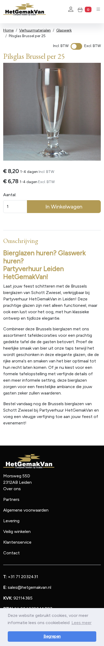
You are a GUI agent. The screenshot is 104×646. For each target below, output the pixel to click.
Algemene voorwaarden (26, 510)
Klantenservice (17, 542)
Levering (11, 520)
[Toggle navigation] (98, 9)
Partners (11, 499)
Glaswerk (64, 30)
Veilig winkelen (17, 531)
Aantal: (9, 194)
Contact (11, 552)
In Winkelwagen (63, 206)
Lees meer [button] (81, 622)
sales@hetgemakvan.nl (27, 587)
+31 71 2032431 (20, 576)
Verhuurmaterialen (35, 30)
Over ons (12, 488)
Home (8, 30)
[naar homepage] (24, 9)
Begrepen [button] (52, 636)
